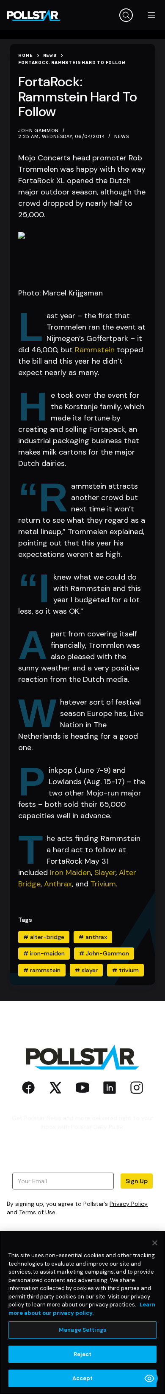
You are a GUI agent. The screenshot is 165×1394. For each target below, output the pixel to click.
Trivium (103, 884)
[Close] (155, 1243)
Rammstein (95, 350)
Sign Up (137, 1181)
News (121, 136)
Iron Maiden (70, 872)
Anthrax (58, 884)
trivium (125, 970)
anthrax (93, 937)
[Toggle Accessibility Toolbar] (149, 1378)
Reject (83, 1354)
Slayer (105, 872)
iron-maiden (44, 953)
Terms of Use (37, 1212)
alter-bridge (43, 937)
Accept (82, 1378)
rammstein (41, 970)
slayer (86, 970)
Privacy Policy (129, 1204)
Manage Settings (82, 1329)
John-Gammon (104, 953)
